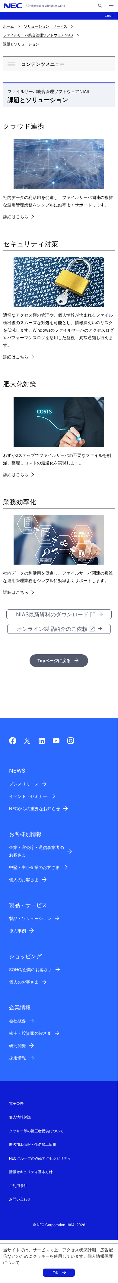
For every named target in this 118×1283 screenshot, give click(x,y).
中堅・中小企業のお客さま (34, 867)
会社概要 (17, 1020)
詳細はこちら (15, 216)
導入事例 (17, 930)
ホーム (8, 26)
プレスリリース (24, 783)
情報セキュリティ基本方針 (31, 1172)
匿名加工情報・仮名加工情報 (32, 1144)
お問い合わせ (20, 1199)
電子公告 (16, 1103)
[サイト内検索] (100, 5)
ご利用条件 (18, 1185)
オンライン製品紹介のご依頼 (52, 629)
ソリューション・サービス (45, 26)
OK (56, 1272)
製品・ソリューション (30, 918)
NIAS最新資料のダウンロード (52, 614)
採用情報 (17, 1057)
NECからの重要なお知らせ (34, 808)
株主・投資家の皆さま (30, 1033)
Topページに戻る (54, 660)
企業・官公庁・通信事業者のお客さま (36, 851)
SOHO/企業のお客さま (30, 969)
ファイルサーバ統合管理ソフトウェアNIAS (38, 35)
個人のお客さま (24, 879)
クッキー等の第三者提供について (36, 1131)
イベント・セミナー (28, 796)
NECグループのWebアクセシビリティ (40, 1158)
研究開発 (17, 1045)
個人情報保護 (100, 1256)
